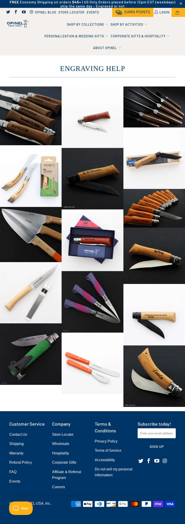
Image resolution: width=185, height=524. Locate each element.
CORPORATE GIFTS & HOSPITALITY (138, 36)
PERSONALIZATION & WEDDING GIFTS (74, 36)
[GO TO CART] (178, 12)
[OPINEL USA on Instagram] (31, 12)
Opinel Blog (45, 12)
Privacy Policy (106, 441)
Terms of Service (108, 450)
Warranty (16, 453)
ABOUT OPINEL (105, 48)
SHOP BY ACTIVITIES (127, 24)
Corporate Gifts (64, 462)
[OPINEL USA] (17, 23)
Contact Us (18, 434)
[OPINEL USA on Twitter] (8, 12)
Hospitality (60, 453)
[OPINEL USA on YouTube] (23, 12)
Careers (58, 487)
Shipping (16, 444)
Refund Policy (20, 462)
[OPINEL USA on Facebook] (16, 12)
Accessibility (105, 460)
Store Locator (71, 12)
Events (93, 12)
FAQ (12, 472)
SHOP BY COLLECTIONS (86, 24)
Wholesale (60, 444)
